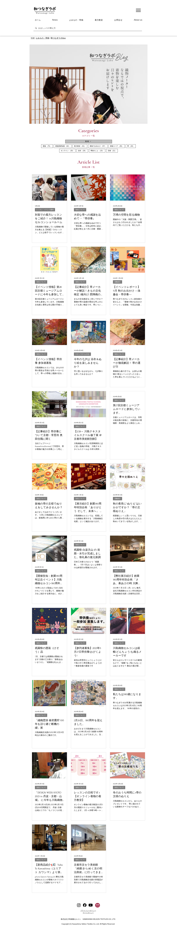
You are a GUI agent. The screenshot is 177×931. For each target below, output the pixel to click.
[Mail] (97, 905)
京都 (113, 151)
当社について (80, 210)
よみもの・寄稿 (42, 38)
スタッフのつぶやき (82, 354)
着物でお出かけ (99, 146)
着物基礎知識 (63, 146)
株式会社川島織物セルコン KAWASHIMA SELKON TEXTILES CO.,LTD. (89, 919)
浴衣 (83, 151)
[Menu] (138, 10)
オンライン (68, 151)
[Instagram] (78, 905)
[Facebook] (84, 905)
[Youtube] (90, 905)
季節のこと (98, 151)
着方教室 (80, 146)
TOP (33, 38)
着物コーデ (117, 146)
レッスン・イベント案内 (45, 210)
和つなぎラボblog (58, 38)
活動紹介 (117, 282)
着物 (48, 146)
